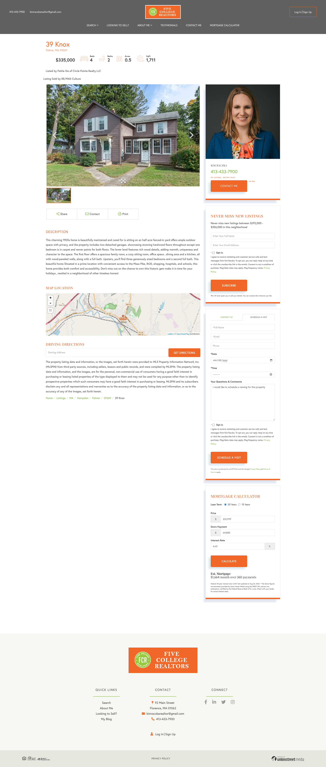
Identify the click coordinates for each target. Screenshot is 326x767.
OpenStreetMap (182, 334)
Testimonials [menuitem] (169, 25)
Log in (297, 12)
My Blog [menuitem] (106, 719)
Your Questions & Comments (226, 381)
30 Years (232, 504)
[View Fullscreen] (50, 310)
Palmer (96, 398)
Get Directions (184, 352)
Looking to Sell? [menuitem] (118, 25)
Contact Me (229, 186)
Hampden (82, 398)
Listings (61, 398)
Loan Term (216, 504)
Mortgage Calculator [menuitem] (224, 25)
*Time (214, 368)
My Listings (216, 177)
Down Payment (219, 526)
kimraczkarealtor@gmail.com (45, 11)
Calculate (229, 561)
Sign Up (307, 12)
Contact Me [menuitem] (193, 25)
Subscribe (229, 285)
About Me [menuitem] (106, 708)
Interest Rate (218, 540)
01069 (107, 398)
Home (49, 398)
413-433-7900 (17, 11)
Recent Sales (229, 177)
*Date (214, 353)
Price (213, 513)
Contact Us (227, 317)
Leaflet (170, 334)
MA (71, 398)
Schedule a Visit (258, 317)
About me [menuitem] (144, 25)
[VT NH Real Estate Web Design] (288, 758)
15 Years (246, 504)
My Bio (252, 181)
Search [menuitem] (91, 25)
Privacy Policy (255, 469)
